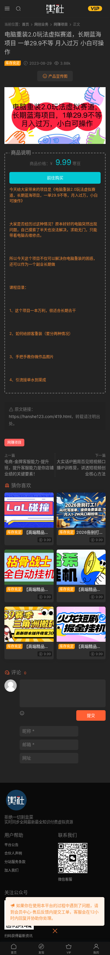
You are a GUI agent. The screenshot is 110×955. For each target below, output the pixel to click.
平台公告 (11, 845)
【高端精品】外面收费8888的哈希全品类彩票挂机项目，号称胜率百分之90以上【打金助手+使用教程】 (81, 589)
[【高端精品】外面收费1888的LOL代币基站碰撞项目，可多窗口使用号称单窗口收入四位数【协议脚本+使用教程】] (29, 510)
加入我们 (11, 870)
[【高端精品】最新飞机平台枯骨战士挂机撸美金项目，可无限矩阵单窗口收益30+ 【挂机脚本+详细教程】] (29, 567)
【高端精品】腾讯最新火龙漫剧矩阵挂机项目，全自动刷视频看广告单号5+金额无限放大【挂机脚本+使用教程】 (81, 646)
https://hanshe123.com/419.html (40, 416)
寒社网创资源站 (55, 9)
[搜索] (18, 8)
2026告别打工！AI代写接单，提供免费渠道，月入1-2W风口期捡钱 (81, 532)
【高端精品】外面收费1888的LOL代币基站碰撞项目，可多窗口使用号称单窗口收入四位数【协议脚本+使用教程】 (28, 532)
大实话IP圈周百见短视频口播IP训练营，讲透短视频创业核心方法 (81, 467)
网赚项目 (14, 442)
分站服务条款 (15, 862)
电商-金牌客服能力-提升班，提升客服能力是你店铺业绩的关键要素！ (29, 467)
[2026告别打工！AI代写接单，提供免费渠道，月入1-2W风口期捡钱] (81, 510)
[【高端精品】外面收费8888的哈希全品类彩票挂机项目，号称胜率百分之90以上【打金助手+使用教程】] (81, 567)
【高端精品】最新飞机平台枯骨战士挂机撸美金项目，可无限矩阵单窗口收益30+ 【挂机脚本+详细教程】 (28, 589)
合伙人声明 (13, 853)
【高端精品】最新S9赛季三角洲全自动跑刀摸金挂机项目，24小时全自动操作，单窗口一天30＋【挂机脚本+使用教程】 (28, 646)
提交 (91, 715)
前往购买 (55, 177)
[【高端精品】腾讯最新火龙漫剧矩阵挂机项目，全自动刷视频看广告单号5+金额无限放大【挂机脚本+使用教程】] (81, 624)
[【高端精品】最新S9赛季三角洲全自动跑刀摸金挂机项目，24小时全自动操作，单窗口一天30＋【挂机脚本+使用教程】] (29, 624)
